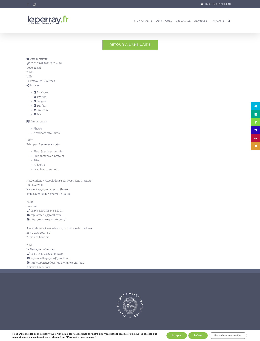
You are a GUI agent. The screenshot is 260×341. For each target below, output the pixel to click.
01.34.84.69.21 (54, 210)
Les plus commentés (46, 169)
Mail (39, 114)
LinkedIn (42, 110)
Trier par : (43, 144)
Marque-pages (37, 121)
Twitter (41, 96)
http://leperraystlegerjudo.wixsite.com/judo (57, 262)
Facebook (42, 92)
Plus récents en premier (48, 151)
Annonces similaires (47, 133)
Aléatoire (39, 164)
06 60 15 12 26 (55, 253)
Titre (36, 160)
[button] (229, 20)
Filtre (30, 140)
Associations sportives (59, 180)
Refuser (198, 335)
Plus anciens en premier (49, 156)
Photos (38, 128)
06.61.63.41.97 (54, 63)
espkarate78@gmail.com (46, 215)
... (69, 189)
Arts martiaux (39, 59)
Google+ (41, 101)
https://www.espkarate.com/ (48, 219)
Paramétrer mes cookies (228, 335)
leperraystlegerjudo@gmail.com (50, 258)
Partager (34, 85)
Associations (34, 180)
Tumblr (41, 105)
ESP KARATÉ (35, 185)
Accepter (177, 335)
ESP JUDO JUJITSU (38, 232)
